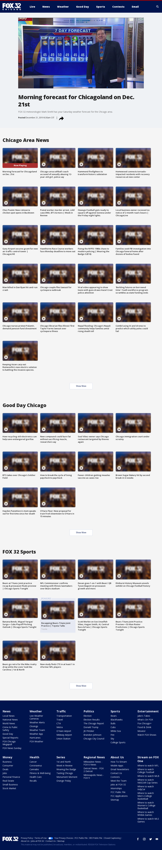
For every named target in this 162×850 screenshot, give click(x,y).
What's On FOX (145, 719)
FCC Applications (119, 795)
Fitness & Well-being (40, 773)
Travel (59, 719)
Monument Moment (66, 776)
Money (7, 757)
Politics (89, 711)
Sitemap (115, 799)
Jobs (5, 773)
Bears (114, 715)
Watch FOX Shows (146, 734)
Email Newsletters (120, 769)
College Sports (118, 742)
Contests (115, 776)
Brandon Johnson (92, 734)
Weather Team (37, 730)
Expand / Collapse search (157, 6)
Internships (116, 788)
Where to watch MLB (148, 775)
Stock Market (9, 788)
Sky (112, 738)
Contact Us (116, 773)
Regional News (94, 757)
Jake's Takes (143, 715)
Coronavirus (36, 765)
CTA (58, 723)
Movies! (141, 730)
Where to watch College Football (145, 771)
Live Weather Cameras (36, 717)
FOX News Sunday (12, 748)
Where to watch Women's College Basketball (146, 805)
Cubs (113, 727)
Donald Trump (91, 727)
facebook (137, 839)
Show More (81, 386)
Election (88, 715)
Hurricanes (35, 737)
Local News (9, 715)
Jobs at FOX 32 (118, 784)
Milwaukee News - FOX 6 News (93, 763)
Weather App (36, 733)
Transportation (64, 715)
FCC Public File (118, 792)
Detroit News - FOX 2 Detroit (94, 770)
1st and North (63, 761)
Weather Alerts (37, 722)
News (6, 711)
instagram (144, 839)
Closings (34, 726)
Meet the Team (119, 780)
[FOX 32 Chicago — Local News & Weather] (13, 6)
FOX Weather (36, 741)
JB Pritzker (89, 730)
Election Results (92, 719)
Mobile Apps (117, 765)
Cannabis (34, 769)
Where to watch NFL (148, 765)
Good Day (8, 733)
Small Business (10, 784)
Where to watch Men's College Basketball (145, 796)
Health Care (36, 776)
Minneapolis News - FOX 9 (94, 776)
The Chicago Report (94, 723)
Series (60, 757)
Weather (36, 711)
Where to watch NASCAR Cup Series (147, 781)
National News (10, 719)
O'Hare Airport (63, 730)
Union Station (63, 738)
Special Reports (10, 737)
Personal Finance (11, 776)
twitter (150, 839)
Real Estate (8, 780)
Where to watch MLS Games (148, 820)
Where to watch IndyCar (145, 788)
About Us (117, 757)
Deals (5, 769)
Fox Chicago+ (144, 723)
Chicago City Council (94, 738)
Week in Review (64, 765)
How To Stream (119, 761)
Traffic (61, 711)
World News (9, 723)
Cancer (33, 761)
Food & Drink (144, 727)
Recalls (33, 780)
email (156, 839)
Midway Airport (64, 734)
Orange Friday (63, 780)
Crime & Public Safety (10, 729)
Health (34, 757)
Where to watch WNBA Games (145, 813)
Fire (112, 734)
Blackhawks (117, 719)
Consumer (8, 765)
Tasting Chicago (64, 773)
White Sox (116, 730)
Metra (59, 727)
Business (7, 761)
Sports (115, 711)
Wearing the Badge (66, 769)
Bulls (113, 723)
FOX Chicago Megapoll (9, 743)
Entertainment (148, 711)
